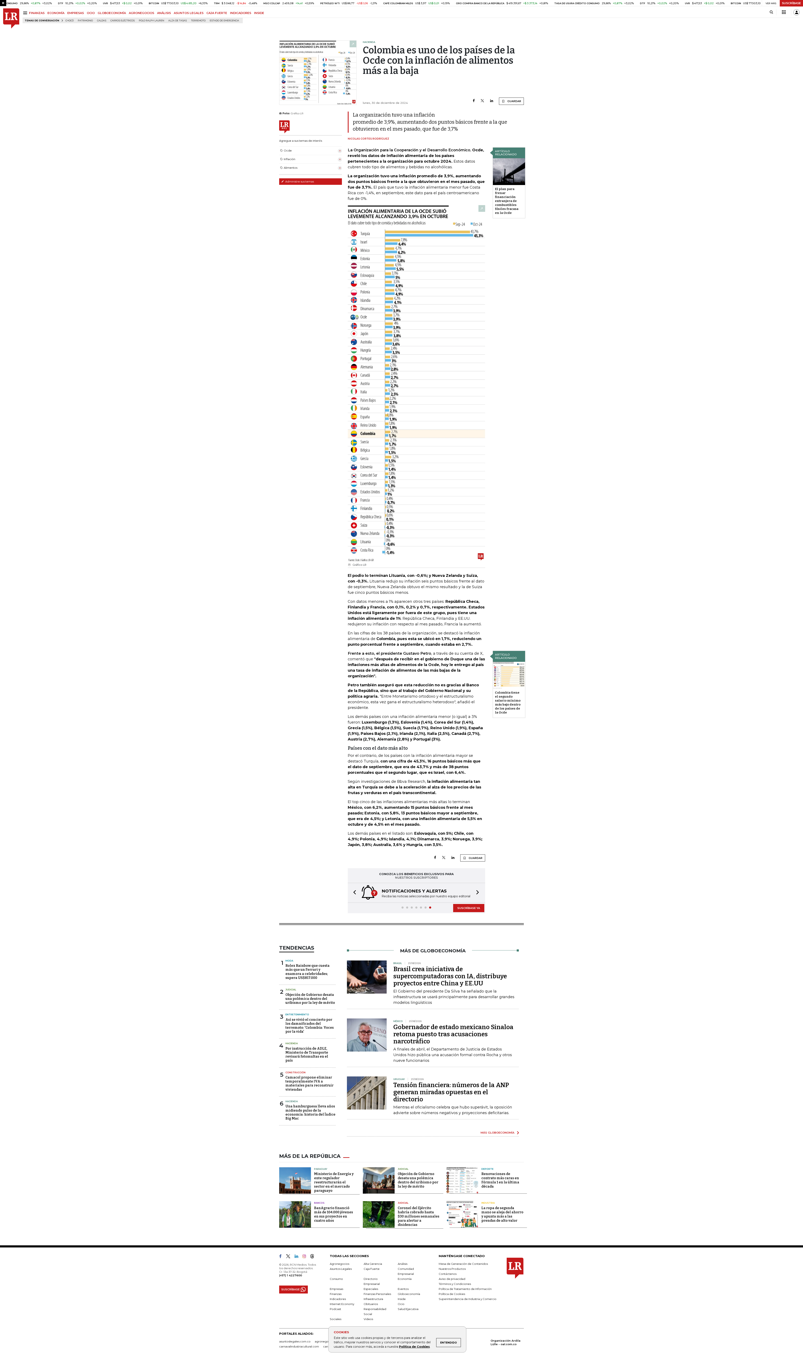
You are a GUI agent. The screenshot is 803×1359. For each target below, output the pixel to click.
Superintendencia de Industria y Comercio (467, 1299)
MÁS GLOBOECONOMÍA (497, 1132)
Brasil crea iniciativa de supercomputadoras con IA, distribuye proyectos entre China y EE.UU (450, 976)
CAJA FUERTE (216, 13)
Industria (488, 1202)
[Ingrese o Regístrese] (796, 12)
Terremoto (198, 20)
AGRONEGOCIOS (141, 13)
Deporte (487, 1168)
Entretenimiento (297, 1014)
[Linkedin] (491, 101)
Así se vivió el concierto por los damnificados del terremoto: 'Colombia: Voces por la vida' (309, 1026)
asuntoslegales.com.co (295, 1341)
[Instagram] (305, 1257)
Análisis (402, 1263)
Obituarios (371, 1304)
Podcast (335, 1309)
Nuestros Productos (452, 1268)
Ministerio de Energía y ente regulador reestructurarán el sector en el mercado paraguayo (334, 1182)
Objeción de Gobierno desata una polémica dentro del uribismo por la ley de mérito (310, 999)
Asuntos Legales (341, 1268)
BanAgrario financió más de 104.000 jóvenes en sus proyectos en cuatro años (333, 1214)
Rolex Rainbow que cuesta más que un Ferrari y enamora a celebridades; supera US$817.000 (307, 972)
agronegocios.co (326, 1341)
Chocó (69, 20)
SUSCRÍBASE (791, 3)
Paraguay (320, 1168)
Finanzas (335, 1294)
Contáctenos (447, 1273)
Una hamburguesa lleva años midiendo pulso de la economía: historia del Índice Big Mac (310, 1112)
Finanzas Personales (377, 1294)
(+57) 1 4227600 (290, 1275)
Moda (289, 960)
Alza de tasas (177, 20)
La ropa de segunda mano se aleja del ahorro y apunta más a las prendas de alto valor (502, 1214)
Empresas (336, 1289)
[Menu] (26, 13)
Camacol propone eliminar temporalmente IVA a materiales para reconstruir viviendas (309, 1083)
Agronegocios (339, 1263)
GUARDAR (514, 101)
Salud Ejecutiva (408, 1309)
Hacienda (291, 1043)
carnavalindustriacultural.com (299, 1346)
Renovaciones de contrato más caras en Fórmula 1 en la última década (500, 1180)
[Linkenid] (298, 1257)
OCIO (91, 13)
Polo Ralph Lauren (151, 20)
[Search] (771, 12)
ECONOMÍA (55, 13)
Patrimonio (85, 20)
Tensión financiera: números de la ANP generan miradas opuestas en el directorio (451, 1092)
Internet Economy (342, 1304)
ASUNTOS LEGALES (188, 13)
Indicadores (338, 1299)
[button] (353, 893)
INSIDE (259, 13)
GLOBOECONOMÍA (112, 13)
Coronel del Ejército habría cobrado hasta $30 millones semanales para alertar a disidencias (418, 1216)
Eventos (403, 1289)
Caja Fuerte (372, 1268)
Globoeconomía (409, 1294)
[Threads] (314, 1257)
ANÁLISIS (164, 13)
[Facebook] (474, 101)
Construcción (295, 1072)
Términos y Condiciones (455, 1284)
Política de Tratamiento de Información (465, 1289)
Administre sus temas (299, 181)
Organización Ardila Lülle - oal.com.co (505, 1342)
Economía (405, 1279)
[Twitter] (482, 101)
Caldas (101, 20)
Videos (368, 1319)
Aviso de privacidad (452, 1279)
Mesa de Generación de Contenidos (463, 1263)
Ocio (401, 1304)
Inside (402, 1299)
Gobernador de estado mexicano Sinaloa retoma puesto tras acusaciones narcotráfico (453, 1034)
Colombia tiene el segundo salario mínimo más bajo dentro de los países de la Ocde (507, 702)
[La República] (11, 18)
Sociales (335, 1319)
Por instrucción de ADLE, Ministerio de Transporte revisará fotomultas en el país (306, 1055)
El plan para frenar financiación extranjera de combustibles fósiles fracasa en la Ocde (506, 201)
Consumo (336, 1279)
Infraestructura (373, 1299)
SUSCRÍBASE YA (468, 908)
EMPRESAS (75, 13)
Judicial (290, 989)
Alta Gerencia (373, 1263)
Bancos (319, 1202)
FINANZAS (37, 13)
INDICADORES (240, 13)
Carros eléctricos (122, 20)
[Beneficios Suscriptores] (784, 12)
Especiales (371, 1289)
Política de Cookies (414, 1347)
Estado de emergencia (224, 20)
